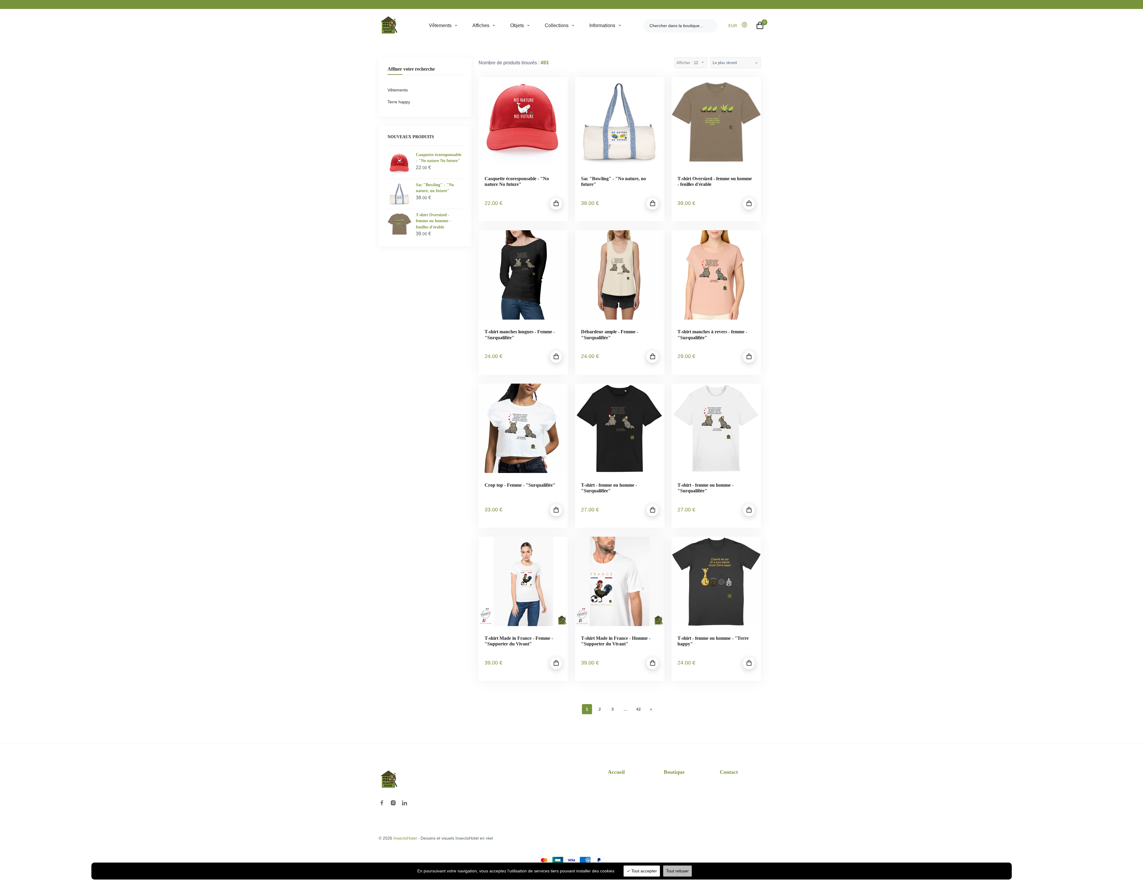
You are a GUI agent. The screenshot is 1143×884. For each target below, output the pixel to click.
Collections (557, 25)
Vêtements (440, 25)
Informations (602, 25)
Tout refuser (677, 871)
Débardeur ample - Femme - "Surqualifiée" (609, 334)
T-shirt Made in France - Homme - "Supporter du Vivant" (615, 641)
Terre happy (399, 101)
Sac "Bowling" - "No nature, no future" (613, 181)
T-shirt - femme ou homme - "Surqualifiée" (609, 488)
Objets (517, 25)
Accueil (616, 772)
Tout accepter (643, 871)
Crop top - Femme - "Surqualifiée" (520, 485)
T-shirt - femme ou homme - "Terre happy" (713, 641)
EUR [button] (732, 25)
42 (638, 709)
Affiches (480, 25)
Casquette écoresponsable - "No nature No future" (517, 181)
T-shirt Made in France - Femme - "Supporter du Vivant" (519, 641)
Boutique (674, 772)
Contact (729, 772)
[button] (746, 25)
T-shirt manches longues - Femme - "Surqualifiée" (520, 334)
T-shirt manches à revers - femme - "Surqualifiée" (712, 334)
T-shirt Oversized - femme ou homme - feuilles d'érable (714, 181)
